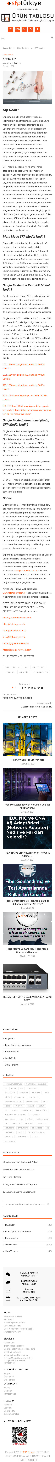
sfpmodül (16, 1124)
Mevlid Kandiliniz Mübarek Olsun (19, 1169)
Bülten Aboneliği (11, 1414)
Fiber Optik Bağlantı (13, 1102)
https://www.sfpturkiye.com (17, 617)
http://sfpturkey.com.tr (14, 624)
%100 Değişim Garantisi (14, 1322)
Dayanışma (23, 1093)
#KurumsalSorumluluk (36, 1084)
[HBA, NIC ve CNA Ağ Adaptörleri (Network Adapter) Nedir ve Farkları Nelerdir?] (27, 832)
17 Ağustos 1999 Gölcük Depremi (20, 1184)
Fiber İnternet (32, 1102)
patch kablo (10, 1119)
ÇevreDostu (10, 1141)
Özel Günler (11, 1058)
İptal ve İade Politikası (14, 1346)
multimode (26, 1110)
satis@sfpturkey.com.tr (25, 570)
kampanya (19, 1106)
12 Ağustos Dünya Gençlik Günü (19, 1191)
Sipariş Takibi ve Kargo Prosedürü (19, 1349)
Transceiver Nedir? (12, 1332)
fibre (45, 1102)
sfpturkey (42, 1124)
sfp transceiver (40, 672)
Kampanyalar (12, 1051)
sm (47, 1128)
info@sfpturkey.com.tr (14, 637)
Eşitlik (7, 1097)
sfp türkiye (23, 1128)
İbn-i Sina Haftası (12, 1177)
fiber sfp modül (12, 667)
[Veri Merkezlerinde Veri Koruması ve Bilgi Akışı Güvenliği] (27, 784)
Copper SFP (32, 1088)
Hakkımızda (9, 1343)
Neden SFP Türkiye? (13, 1316)
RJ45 (21, 1119)
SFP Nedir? (9, 1319)
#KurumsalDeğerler (13, 1084)
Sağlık (29, 1119)
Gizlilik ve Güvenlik (12, 1352)
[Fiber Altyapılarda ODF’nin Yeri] (27, 739)
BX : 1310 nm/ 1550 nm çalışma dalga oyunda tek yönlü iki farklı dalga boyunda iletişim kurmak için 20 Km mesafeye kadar (27, 410)
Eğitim (46, 1093)
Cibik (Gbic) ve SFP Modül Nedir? (18, 1329)
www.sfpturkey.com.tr (14, 592)
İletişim (7, 1373)
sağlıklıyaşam (43, 1119)
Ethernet (36, 1093)
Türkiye (35, 1137)
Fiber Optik (33, 1097)
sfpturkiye (9, 1128)
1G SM (13, 1088)
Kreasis (31, 1106)
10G (21, 1088)
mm (6, 1110)
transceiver (22, 1137)
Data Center (10, 1093)
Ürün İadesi (9, 1377)
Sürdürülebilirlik (36, 1132)
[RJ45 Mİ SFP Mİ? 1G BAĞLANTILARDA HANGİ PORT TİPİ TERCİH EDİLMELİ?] (27, 976)
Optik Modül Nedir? (12, 1326)
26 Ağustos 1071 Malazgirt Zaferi (20, 1162)
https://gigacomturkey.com (16, 643)
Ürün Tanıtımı (22, 48)
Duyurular (10, 1038)
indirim (8, 1106)
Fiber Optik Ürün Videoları (18, 1045)
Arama (7, 1388)
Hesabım (8, 1405)
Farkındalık (19, 1097)
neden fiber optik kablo (15, 1115)
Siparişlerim (9, 1411)
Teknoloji (9, 1137)
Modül (14, 1110)
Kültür (41, 1106)
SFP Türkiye (15, 63)
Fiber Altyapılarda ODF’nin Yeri (27, 759)
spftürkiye (9, 1132)
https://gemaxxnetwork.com (17, 649)
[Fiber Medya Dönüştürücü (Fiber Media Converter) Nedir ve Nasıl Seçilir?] (27, 928)
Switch (21, 1132)
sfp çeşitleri (38, 667)
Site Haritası (9, 1380)
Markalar (8, 1391)
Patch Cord (35, 1115)
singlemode (37, 1128)
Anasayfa (7, 48)
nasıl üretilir (41, 1110)
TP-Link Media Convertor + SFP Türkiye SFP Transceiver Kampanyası (18, 1360)
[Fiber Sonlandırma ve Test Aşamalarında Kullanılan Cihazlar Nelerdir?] (27, 880)
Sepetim (8, 1408)
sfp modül (9, 672)
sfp (25, 667)
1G (6, 1088)
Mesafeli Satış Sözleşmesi (16, 1355)
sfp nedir (23, 672)
